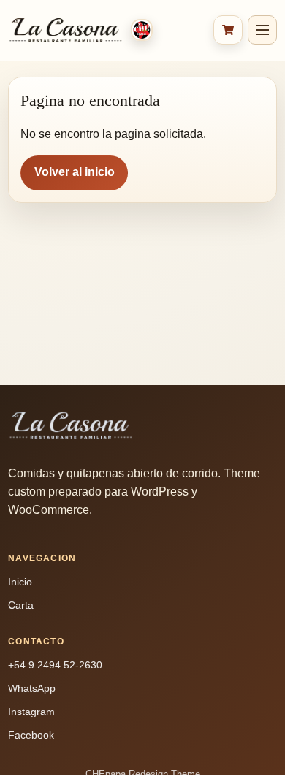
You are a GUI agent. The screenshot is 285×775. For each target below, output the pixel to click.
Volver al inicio (74, 172)
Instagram (31, 711)
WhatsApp (32, 688)
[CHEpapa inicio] (106, 30)
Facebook (31, 735)
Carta (21, 605)
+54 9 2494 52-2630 (55, 665)
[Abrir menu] (262, 30)
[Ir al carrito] (228, 30)
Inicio (20, 581)
